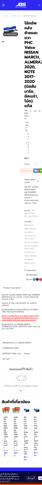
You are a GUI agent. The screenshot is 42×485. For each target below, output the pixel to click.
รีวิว (21, 391)
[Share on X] (37, 279)
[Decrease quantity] (32, 164)
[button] (39, 5)
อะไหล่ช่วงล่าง (30, 252)
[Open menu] (3, 5)
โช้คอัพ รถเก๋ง (17, 16)
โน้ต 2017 (6, 359)
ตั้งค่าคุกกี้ (31, 478)
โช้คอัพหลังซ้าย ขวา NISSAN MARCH (17, 342)
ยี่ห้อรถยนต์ (29, 225)
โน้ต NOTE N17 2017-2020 (30, 237)
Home (5, 16)
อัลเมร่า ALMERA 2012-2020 (31, 247)
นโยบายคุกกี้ (6, 481)
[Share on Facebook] (34, 279)
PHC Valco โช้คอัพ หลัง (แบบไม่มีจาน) (31, 213)
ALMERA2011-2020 (11, 348)
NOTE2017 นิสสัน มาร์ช (12, 353)
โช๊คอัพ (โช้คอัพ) (30, 256)
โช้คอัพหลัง (28, 259)
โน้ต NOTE (28, 232)
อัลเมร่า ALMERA (31, 242)
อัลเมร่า (27, 353)
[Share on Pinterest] (40, 279)
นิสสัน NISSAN (30, 228)
